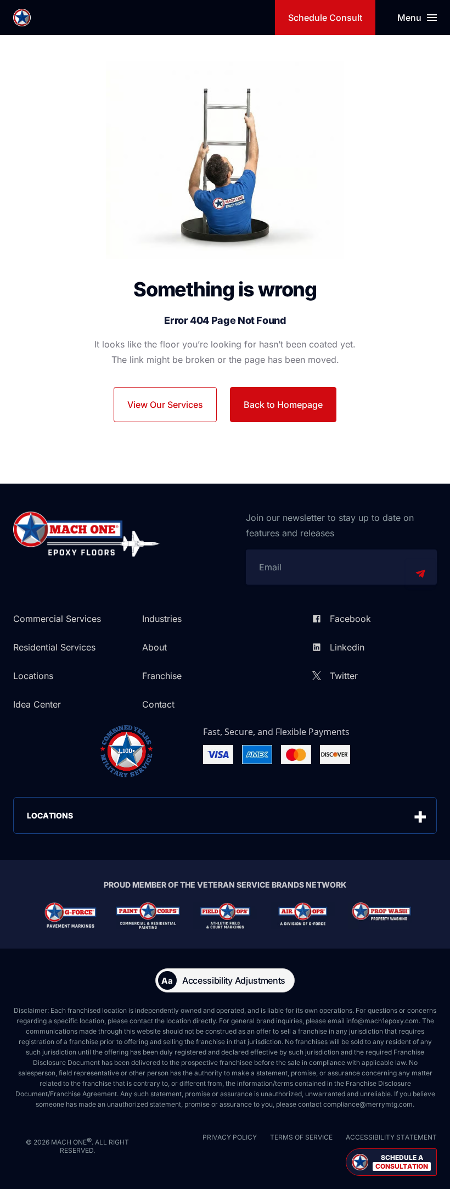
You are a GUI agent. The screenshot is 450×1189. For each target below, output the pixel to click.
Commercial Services (57, 618)
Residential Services (54, 647)
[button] (391, 1162)
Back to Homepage (283, 404)
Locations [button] (50, 815)
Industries (162, 618)
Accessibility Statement (391, 1137)
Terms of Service (301, 1137)
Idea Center (37, 704)
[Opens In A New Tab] (70, 915)
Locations (33, 675)
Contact (158, 704)
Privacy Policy (230, 1137)
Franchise (162, 675)
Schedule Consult (325, 17)
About (154, 647)
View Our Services (165, 404)
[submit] (420, 573)
